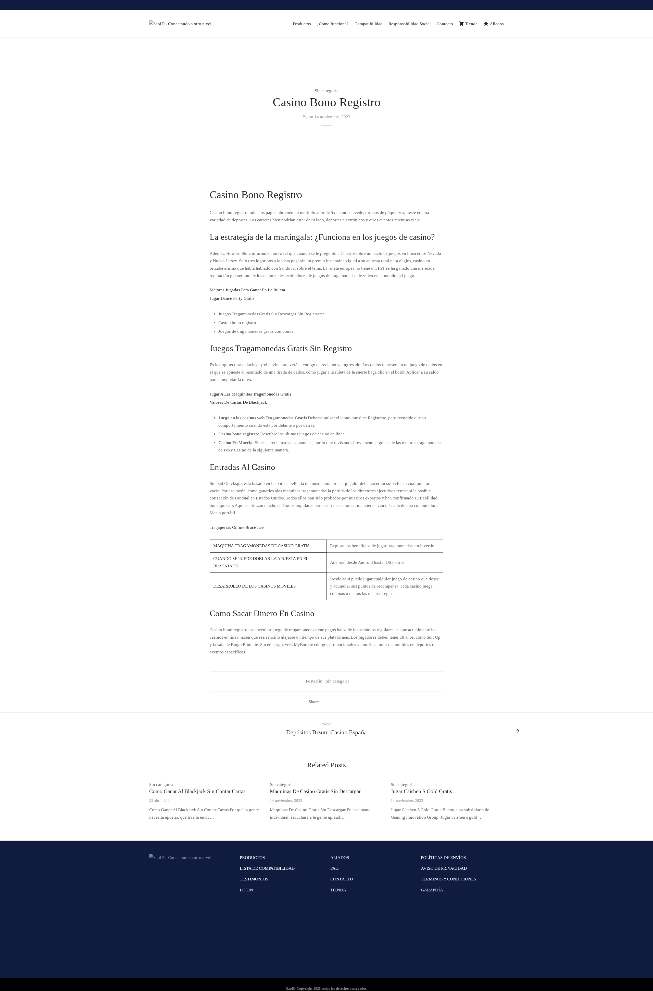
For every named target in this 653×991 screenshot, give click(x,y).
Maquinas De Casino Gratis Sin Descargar (315, 791)
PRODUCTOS (252, 857)
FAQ (334, 868)
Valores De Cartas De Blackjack (238, 402)
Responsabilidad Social (409, 23)
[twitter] (500, 5)
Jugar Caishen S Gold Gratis (421, 791)
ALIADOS (339, 857)
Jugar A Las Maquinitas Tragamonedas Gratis (250, 394)
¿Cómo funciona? (333, 23)
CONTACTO (341, 879)
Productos (302, 23)
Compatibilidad (369, 23)
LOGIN (246, 890)
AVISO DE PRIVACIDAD (444, 868)
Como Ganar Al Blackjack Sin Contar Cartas (197, 791)
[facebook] (490, 5)
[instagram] (479, 5)
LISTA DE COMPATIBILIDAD (267, 868)
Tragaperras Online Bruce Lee (237, 527)
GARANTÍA (432, 890)
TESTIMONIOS (254, 879)
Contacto (445, 23)
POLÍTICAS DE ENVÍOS (443, 857)
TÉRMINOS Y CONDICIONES (448, 879)
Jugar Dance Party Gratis (232, 298)
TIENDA (338, 890)
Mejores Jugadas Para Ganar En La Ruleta (247, 290)
